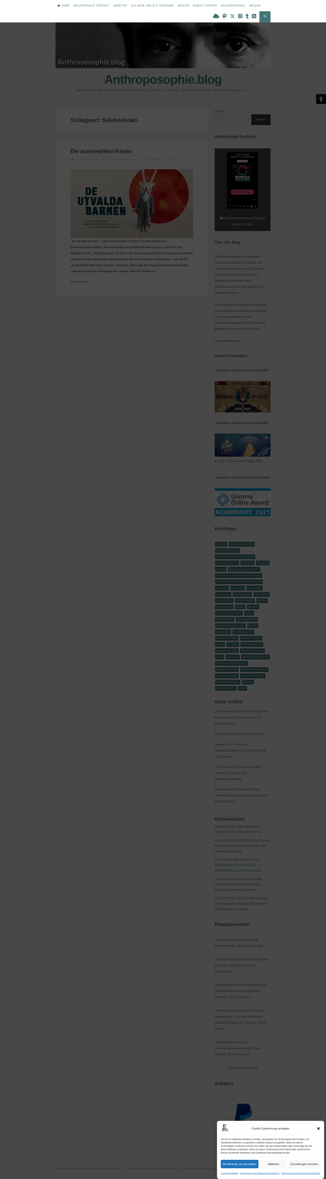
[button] (318, 1128)
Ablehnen (273, 1164)
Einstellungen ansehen (304, 1164)
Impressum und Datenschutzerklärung (259, 1173)
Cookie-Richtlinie (229, 1173)
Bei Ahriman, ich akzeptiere (239, 1164)
